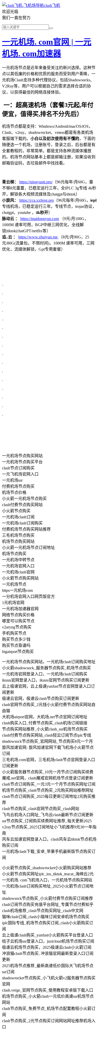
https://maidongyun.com (39, 218)
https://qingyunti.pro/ (36, 182)
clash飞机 (52, 5)
